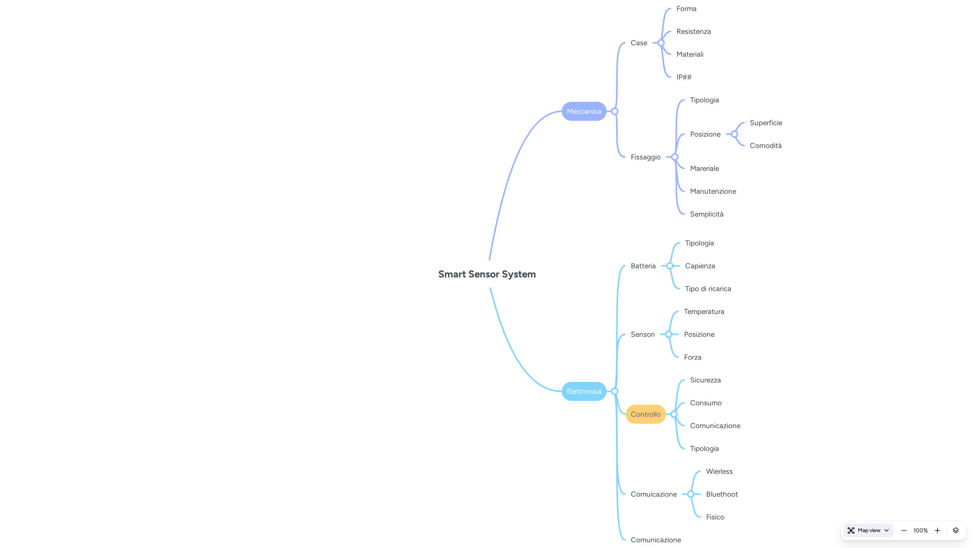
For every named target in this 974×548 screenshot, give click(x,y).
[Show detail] (955, 530)
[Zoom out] (904, 530)
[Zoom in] (937, 530)
